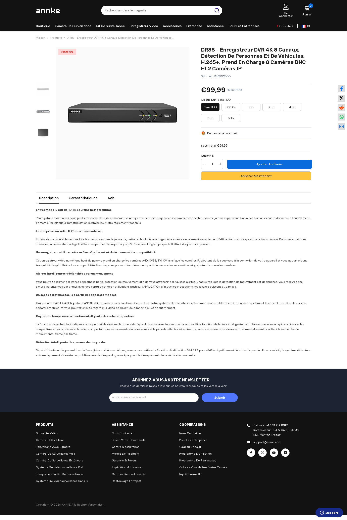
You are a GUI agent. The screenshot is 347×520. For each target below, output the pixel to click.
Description (49, 198)
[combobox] (156, 10)
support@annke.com (267, 442)
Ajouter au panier (268, 164)
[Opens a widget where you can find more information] (329, 513)
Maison (40, 38)
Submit (219, 397)
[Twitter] (262, 452)
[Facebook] (251, 452)
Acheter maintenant (256, 176)
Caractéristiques (83, 198)
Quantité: (207, 155)
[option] (122, 113)
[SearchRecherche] (161, 10)
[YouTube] (274, 452)
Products (56, 38)
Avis (110, 198)
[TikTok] (285, 452)
